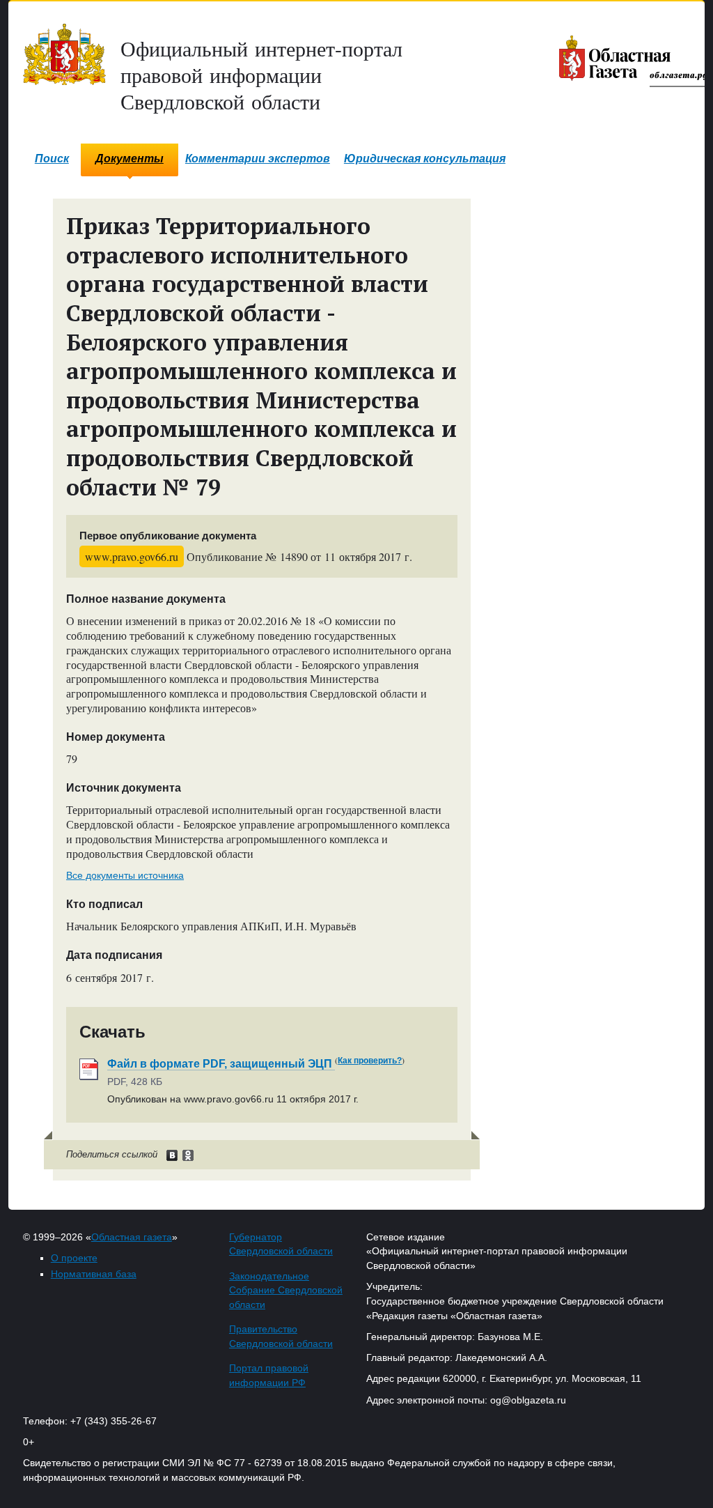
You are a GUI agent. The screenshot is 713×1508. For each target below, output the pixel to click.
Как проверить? (370, 1060)
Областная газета (131, 1236)
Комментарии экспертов (257, 158)
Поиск (52, 158)
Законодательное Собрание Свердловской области (286, 1290)
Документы (129, 158)
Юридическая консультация (425, 158)
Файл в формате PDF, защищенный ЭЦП (221, 1064)
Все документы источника (125, 875)
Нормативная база (93, 1273)
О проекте (74, 1257)
